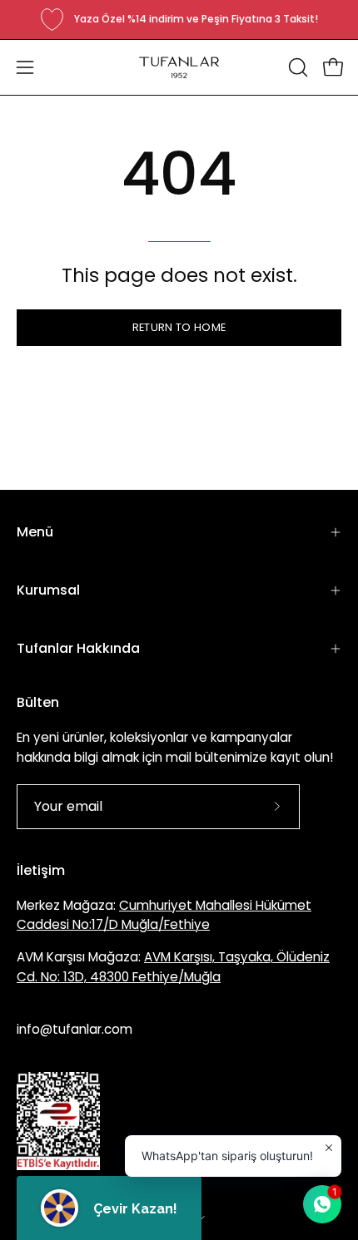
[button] (296, 67)
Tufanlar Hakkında (78, 648)
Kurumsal (48, 590)
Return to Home (179, 327)
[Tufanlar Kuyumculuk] (179, 67)
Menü (35, 531)
